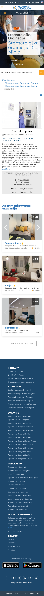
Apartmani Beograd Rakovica (20, 448)
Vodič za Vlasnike (15, 531)
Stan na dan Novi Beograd (19, 471)
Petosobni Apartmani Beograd (21, 408)
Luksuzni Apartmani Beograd (20, 499)
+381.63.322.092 (12, 593)
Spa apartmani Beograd (18, 492)
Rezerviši (13, 61)
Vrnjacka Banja (14, 546)
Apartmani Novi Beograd (18, 420)
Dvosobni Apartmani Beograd (20, 397)
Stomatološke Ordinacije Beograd (22, 83)
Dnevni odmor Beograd (18, 506)
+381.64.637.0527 (32, 593)
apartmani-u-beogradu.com (22, 382)
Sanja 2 (9, 285)
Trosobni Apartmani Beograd (20, 401)
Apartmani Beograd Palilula (19, 434)
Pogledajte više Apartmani (22, 343)
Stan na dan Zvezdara (17, 488)
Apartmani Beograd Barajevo (20, 459)
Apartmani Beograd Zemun (19, 437)
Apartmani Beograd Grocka (19, 451)
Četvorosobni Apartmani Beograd (22, 404)
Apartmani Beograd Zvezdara (20, 427)
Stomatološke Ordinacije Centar (21, 86)
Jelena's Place (13, 243)
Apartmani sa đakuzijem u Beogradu (23, 478)
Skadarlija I (11, 327)
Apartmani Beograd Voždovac (20, 430)
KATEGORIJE (22, 12)
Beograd (11, 539)
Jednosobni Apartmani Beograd (21, 393)
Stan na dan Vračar (16, 485)
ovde (10, 528)
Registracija (24, 2)
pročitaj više (6, 169)
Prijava (35, 2)
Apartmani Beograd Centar (19, 416)
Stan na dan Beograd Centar (20, 502)
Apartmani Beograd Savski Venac (22, 441)
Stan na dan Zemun (16, 481)
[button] (3, 34)
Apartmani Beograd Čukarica (20, 444)
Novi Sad (11, 550)
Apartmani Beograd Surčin (19, 455)
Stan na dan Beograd (17, 467)
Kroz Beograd (9, 80)
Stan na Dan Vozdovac (17, 509)
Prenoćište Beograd (16, 474)
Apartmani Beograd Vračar (19, 423)
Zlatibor (11, 543)
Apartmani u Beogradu (22, 582)
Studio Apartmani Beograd (19, 390)
